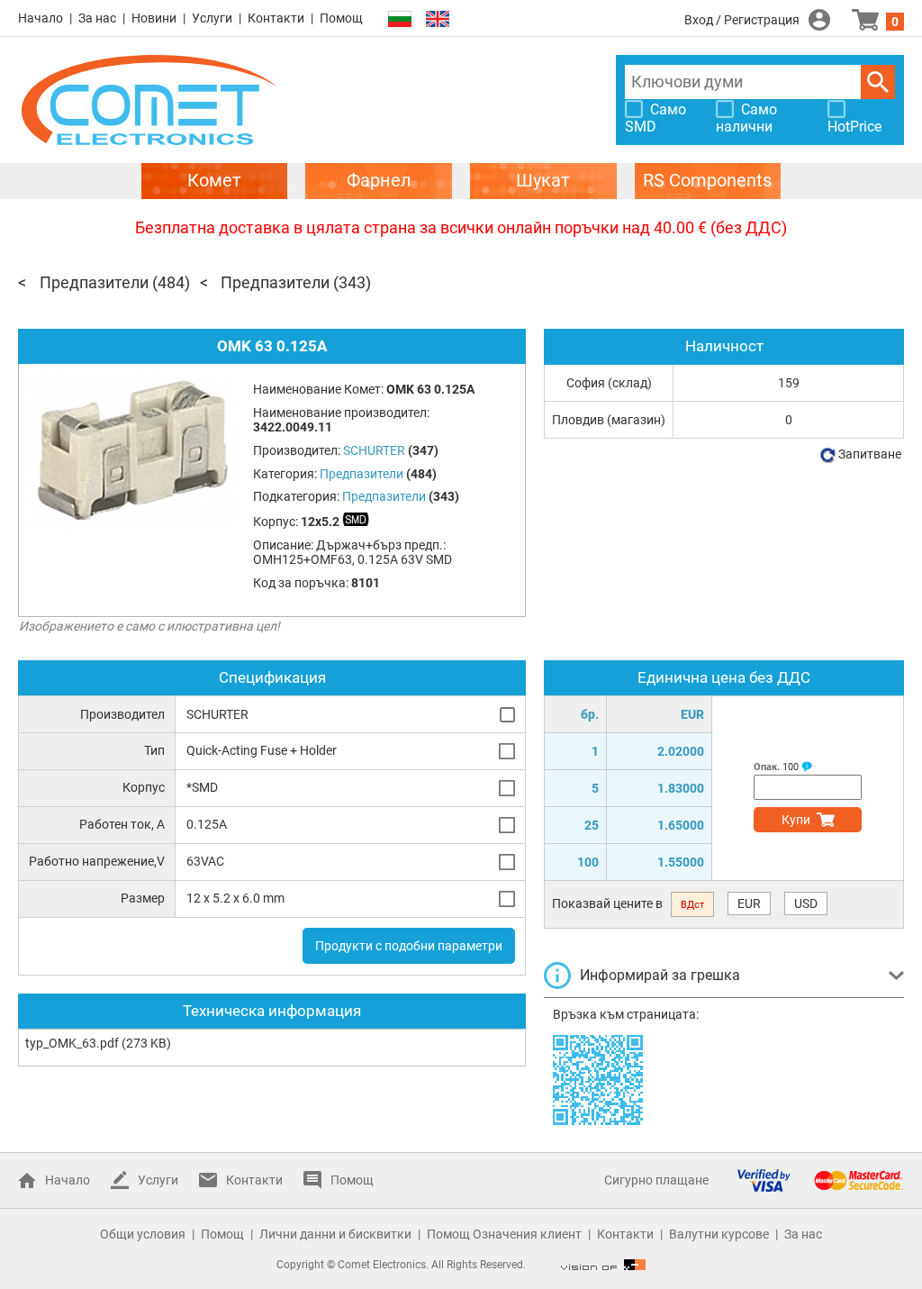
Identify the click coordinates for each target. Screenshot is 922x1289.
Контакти (276, 18)
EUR (749, 903)
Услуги (212, 18)
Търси (878, 82)
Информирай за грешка (660, 975)
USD (806, 903)
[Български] (400, 19)
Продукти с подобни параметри (408, 946)
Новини (153, 18)
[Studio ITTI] (603, 1264)
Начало (40, 18)
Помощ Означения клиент (504, 1234)
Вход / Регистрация (742, 20)
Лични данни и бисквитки (335, 1234)
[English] (437, 19)
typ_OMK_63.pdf (72, 1043)
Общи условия (142, 1234)
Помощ (341, 18)
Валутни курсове (719, 1234)
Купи (796, 819)
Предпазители (94, 282)
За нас (97, 18)
